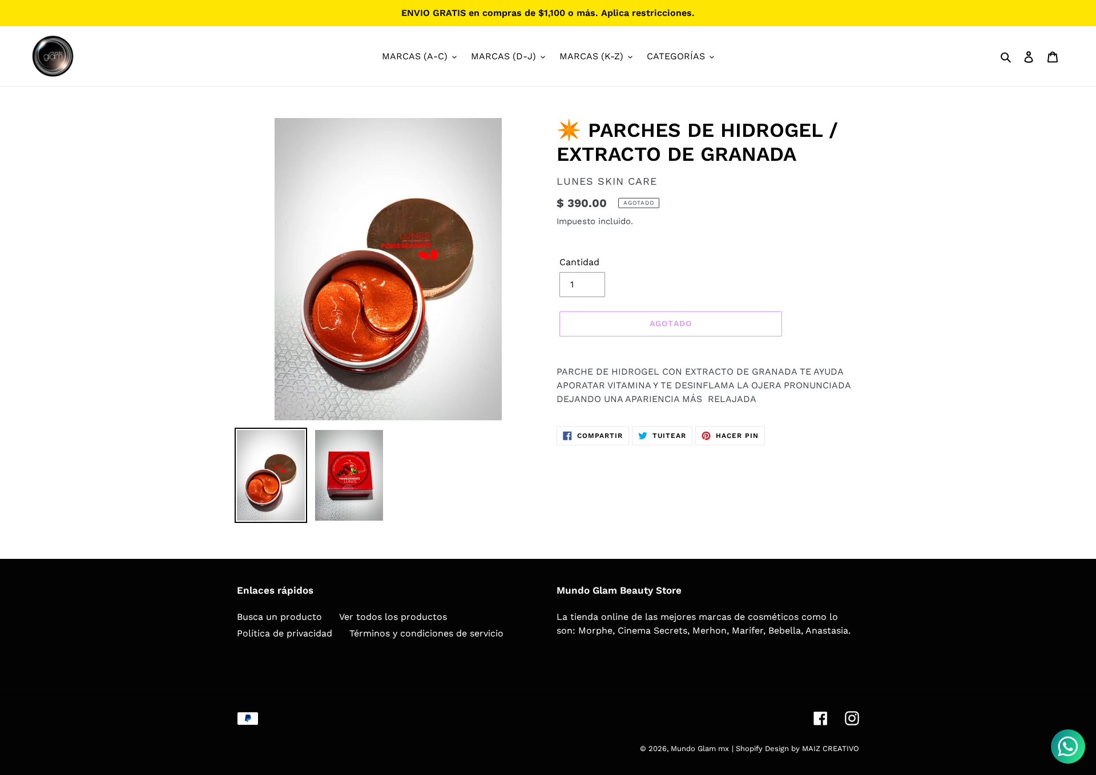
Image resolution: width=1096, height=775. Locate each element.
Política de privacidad (284, 633)
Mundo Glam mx (700, 748)
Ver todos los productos (393, 616)
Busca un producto (279, 616)
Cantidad (579, 262)
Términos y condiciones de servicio (426, 633)
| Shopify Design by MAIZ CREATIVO (795, 748)
